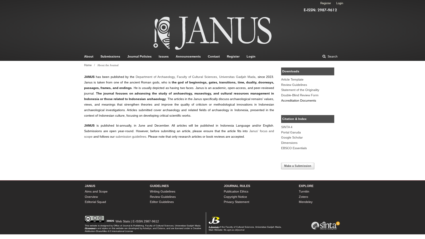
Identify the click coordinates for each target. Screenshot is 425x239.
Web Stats (123, 221)
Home (88, 65)
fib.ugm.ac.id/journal (234, 230)
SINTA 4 (286, 127)
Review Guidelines (294, 85)
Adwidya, (147, 228)
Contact (214, 56)
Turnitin (304, 191)
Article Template (292, 79)
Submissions (110, 56)
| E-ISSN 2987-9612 (145, 221)
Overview (91, 197)
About (88, 56)
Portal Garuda (291, 132)
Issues (164, 56)
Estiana (161, 228)
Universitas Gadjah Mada (237, 77)
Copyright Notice (235, 197)
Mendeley (306, 202)
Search (332, 56)
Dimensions (289, 143)
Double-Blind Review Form (300, 95)
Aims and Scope (96, 191)
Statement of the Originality (300, 90)
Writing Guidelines (162, 191)
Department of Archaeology (155, 77)
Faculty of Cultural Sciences (197, 77)
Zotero (303, 197)
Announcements (188, 56)
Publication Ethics (236, 191)
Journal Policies (139, 56)
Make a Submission (297, 166)
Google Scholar (292, 137)
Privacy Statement (236, 202)
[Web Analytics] (110, 221)
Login (251, 56)
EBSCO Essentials (294, 148)
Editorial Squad (95, 202)
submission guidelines (131, 136)
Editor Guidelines (162, 202)
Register (233, 56)
